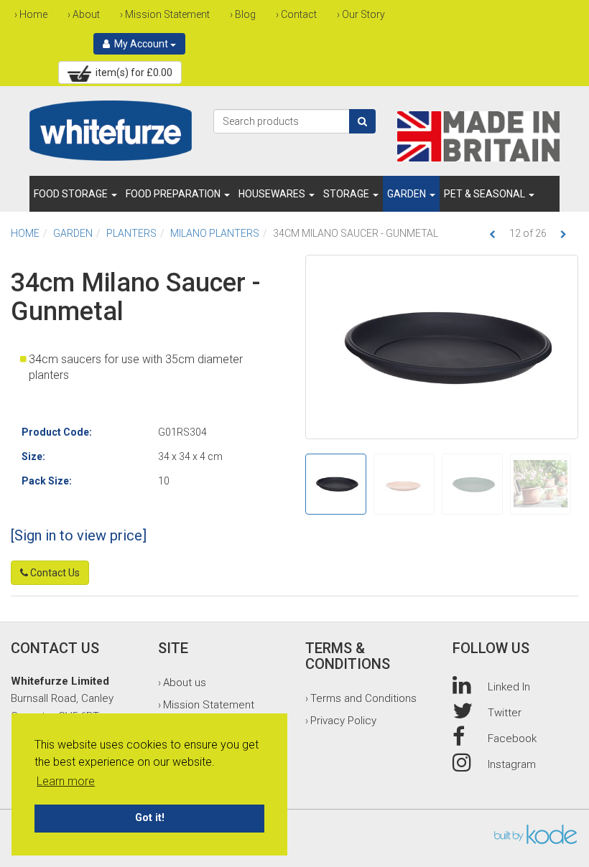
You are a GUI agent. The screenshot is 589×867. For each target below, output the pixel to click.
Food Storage (72, 194)
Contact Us (54, 572)
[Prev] (492, 235)
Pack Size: (47, 481)
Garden (407, 194)
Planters (131, 233)
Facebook (512, 738)
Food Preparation (174, 194)
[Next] (563, 235)
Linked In (509, 686)
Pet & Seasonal (485, 194)
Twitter (504, 712)
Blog (245, 14)
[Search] (362, 121)
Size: (33, 456)
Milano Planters (214, 233)
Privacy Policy (343, 720)
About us (184, 682)
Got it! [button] (149, 818)
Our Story (363, 14)
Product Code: (57, 432)
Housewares (272, 194)
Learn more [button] (66, 781)
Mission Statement (167, 14)
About (86, 14)
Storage (347, 194)
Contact (299, 14)
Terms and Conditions (363, 698)
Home (33, 14)
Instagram (512, 764)
